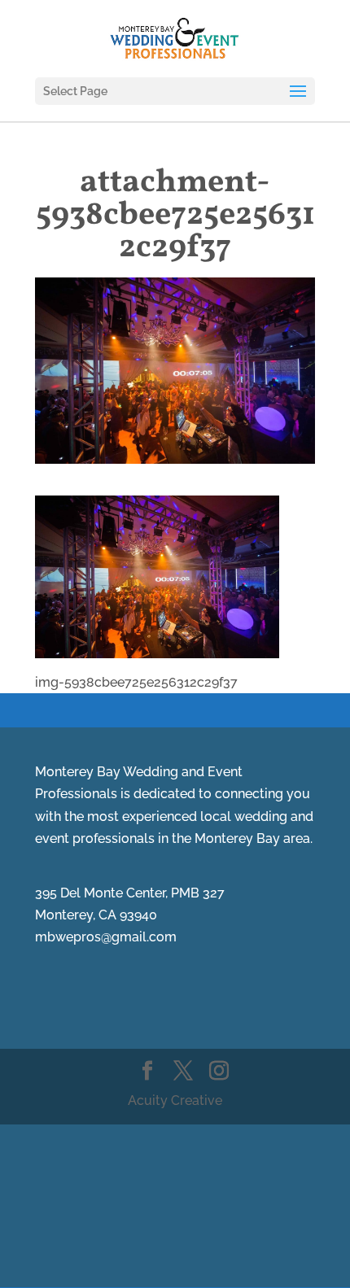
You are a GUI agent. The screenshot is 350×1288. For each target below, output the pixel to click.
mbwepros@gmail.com (106, 937)
